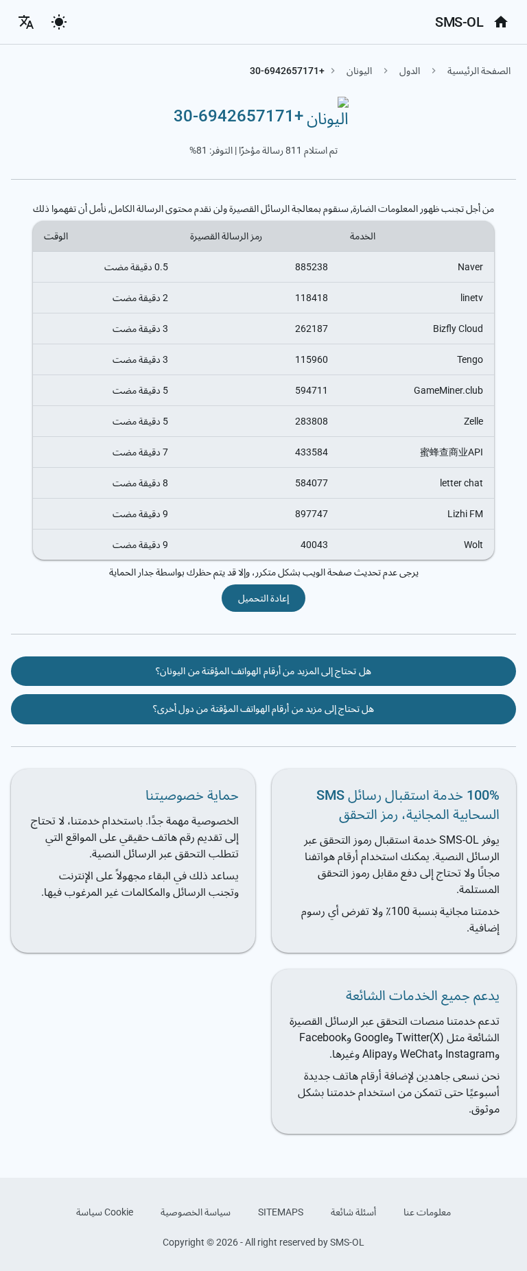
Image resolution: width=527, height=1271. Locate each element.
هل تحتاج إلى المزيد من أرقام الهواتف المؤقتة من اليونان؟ (263, 670)
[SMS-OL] (501, 22)
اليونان (359, 70)
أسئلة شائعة (353, 1212)
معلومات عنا (427, 1212)
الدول (409, 70)
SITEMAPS (280, 1212)
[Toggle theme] (59, 22)
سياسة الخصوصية (196, 1212)
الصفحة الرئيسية (479, 70)
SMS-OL (459, 22)
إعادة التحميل (263, 598)
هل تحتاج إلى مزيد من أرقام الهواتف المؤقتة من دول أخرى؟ (264, 708)
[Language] (26, 22)
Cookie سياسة (104, 1212)
